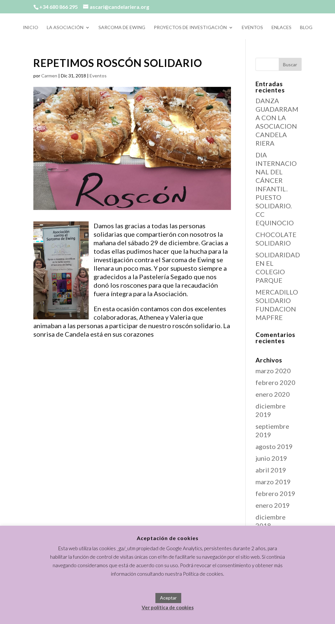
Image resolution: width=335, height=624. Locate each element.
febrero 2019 (275, 493)
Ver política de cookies (168, 607)
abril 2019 (271, 470)
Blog (306, 27)
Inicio (30, 27)
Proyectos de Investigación (190, 27)
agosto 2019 (274, 446)
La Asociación (65, 27)
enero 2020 (273, 394)
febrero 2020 (275, 382)
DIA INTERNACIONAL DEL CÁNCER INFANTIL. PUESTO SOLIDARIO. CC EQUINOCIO (276, 189)
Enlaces (281, 27)
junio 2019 (271, 458)
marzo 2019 (273, 482)
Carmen (49, 75)
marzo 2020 (273, 371)
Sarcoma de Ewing (121, 27)
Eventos (252, 27)
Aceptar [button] (168, 597)
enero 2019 (273, 505)
